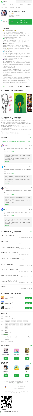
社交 (21, 324)
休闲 (6, 324)
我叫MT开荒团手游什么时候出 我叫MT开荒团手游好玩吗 (10, 252)
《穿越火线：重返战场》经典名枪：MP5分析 (10, 281)
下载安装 (18, 15)
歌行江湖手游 (4, 241)
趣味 (10, 324)
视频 (25, 324)
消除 (14, 324)
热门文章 (20, 86)
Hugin (27, 372)
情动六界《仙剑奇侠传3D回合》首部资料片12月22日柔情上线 (10, 236)
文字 (18, 324)
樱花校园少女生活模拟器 (7, 264)
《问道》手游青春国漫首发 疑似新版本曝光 (10, 247)
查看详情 (28, 298)
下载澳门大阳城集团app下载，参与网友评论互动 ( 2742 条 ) (16, 141)
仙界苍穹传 (5, 372)
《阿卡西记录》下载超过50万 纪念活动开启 (10, 269)
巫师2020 (27, 354)
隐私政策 (6, 334)
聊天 (29, 324)
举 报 (0, 414)
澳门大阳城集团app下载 (4, 2)
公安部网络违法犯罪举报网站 (19, 388)
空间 (6, 327)
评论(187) (11, 86)
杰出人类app (16, 354)
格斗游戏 (19, 321)
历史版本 (28, 86)
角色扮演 (13, 321)
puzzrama (16, 372)
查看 (6, 358)
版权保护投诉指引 (16, 384)
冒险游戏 (7, 321)
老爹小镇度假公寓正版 (5, 354)
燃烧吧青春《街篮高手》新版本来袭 (9, 275)
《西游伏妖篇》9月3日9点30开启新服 (10, 258)
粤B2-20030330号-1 (10, 386)
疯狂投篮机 (4, 286)
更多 (31, 137)
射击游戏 (26, 321)
